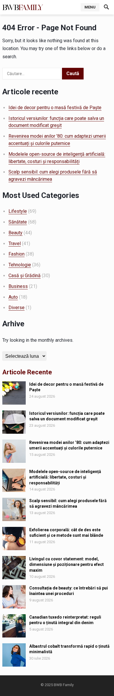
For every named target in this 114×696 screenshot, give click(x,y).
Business (18, 286)
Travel (14, 243)
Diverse (16, 307)
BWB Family (64, 685)
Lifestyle (17, 211)
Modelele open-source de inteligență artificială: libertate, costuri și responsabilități (65, 477)
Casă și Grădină (24, 275)
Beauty (15, 232)
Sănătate (17, 222)
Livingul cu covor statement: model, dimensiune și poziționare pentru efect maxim (66, 564)
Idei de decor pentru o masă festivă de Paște (54, 107)
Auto (13, 297)
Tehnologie (19, 265)
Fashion (16, 254)
